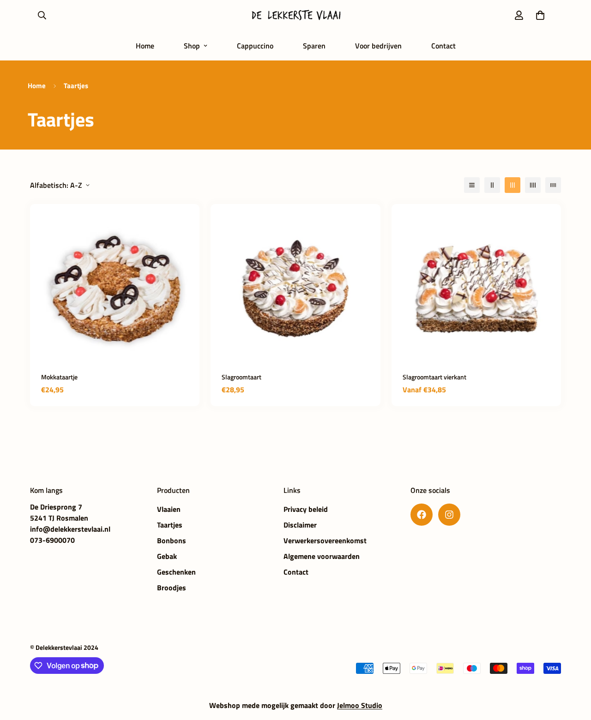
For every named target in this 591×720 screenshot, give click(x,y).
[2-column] (492, 185)
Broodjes (171, 587)
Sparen (314, 45)
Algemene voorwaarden (321, 556)
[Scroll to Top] (573, 669)
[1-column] (472, 185)
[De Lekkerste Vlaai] (295, 15)
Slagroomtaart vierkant (434, 377)
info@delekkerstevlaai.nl (70, 528)
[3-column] (512, 185)
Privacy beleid (305, 509)
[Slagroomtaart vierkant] (476, 288)
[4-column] (533, 185)
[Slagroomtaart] (295, 288)
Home (145, 45)
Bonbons (171, 540)
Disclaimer (300, 524)
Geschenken (176, 571)
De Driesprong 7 (56, 506)
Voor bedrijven (378, 45)
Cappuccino (255, 45)
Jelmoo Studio (359, 705)
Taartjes (169, 524)
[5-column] (553, 185)
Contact (443, 45)
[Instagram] (449, 515)
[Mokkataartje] (114, 288)
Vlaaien (169, 509)
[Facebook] (421, 515)
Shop (192, 45)
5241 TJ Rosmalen (59, 517)
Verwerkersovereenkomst (325, 540)
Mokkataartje (59, 377)
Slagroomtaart (241, 377)
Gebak (167, 556)
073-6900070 (52, 540)
